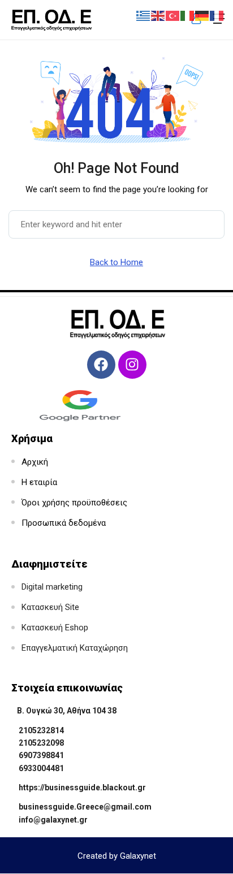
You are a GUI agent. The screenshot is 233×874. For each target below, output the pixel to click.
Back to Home (116, 262)
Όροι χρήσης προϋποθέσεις (74, 502)
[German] (202, 15)
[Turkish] (173, 15)
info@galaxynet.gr (53, 819)
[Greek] (143, 15)
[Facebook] (101, 365)
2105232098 (41, 742)
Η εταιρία (39, 482)
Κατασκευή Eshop (54, 627)
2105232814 (41, 730)
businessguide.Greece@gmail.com (85, 806)
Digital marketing (52, 587)
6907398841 (41, 755)
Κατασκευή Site (50, 607)
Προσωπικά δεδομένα (63, 523)
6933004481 (41, 768)
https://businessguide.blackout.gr (82, 787)
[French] (217, 15)
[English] (158, 15)
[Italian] (187, 15)
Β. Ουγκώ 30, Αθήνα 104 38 (66, 710)
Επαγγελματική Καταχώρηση (74, 648)
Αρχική (34, 462)
